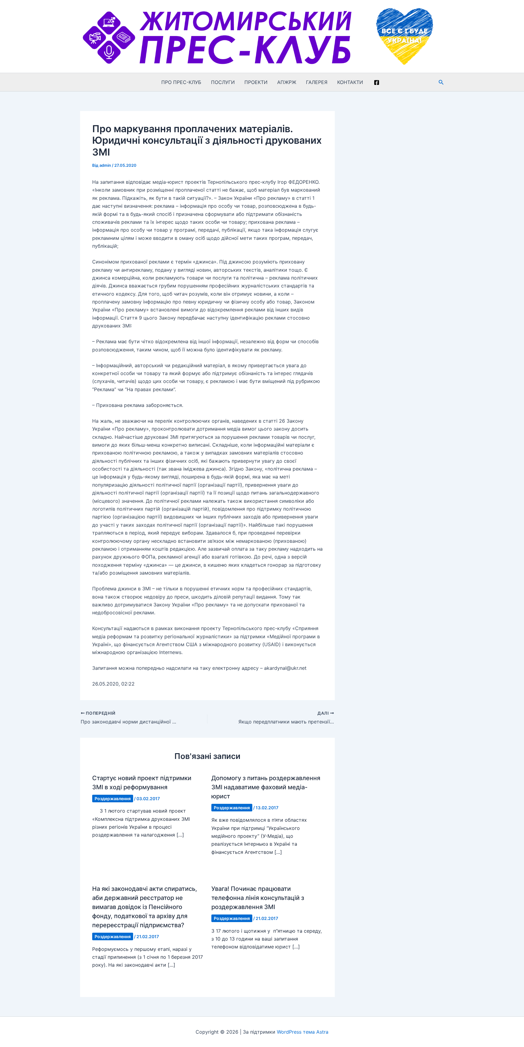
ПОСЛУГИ (223, 82)
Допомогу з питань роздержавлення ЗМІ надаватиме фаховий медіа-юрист (265, 787)
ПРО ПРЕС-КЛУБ (181, 82)
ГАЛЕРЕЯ (317, 82)
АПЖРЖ (286, 82)
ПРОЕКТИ (255, 82)
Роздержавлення (113, 798)
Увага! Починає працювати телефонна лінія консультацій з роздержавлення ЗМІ (257, 898)
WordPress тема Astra (302, 1032)
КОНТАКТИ (350, 82)
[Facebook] (376, 82)
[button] (441, 82)
